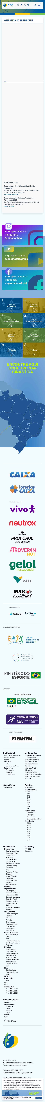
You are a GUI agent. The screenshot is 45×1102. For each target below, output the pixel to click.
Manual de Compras (13, 941)
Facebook (9, 1006)
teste (7, 980)
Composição (31, 757)
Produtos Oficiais (10, 1021)
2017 (28, 840)
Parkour (28, 778)
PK (28, 808)
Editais (8, 937)
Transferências (11, 861)
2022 (29, 831)
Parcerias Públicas (12, 872)
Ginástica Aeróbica (31, 762)
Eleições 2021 (10, 949)
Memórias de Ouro (12, 766)
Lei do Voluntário (11, 876)
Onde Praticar (10, 774)
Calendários (8, 787)
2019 (28, 835)
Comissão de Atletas (13, 897)
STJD (6, 985)
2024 (29, 827)
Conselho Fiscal (11, 899)
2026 (29, 823)
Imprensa (7, 1019)
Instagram (9, 1010)
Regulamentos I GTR (11, 194)
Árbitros (8, 905)
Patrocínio (28, 851)
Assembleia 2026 (12, 993)
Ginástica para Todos (32, 776)
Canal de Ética (11, 970)
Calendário (29, 787)
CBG (7, 764)
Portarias (9, 945)
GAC (28, 794)
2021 (28, 833)
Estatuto (8, 874)
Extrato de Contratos (13, 943)
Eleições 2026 (11, 957)
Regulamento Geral (12, 851)
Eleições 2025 (11, 951)
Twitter (8, 1008)
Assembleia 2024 (12, 989)
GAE (28, 796)
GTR (28, 806)
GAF (28, 798)
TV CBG (28, 849)
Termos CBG (10, 855)
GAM (28, 800)
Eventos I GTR (9, 206)
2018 (28, 838)
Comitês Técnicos (12, 901)
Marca (6, 1017)
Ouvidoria (7, 1002)
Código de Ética (11, 880)
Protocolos (9, 878)
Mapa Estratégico (12, 914)
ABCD (6, 982)
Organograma (10, 891)
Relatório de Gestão (13, 863)
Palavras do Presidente (12, 755)
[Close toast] (2, 1090)
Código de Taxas (12, 853)
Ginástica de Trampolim (33, 774)
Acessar (38, 1098)
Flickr (8, 1012)
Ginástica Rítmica (31, 772)
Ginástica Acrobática (32, 760)
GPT (28, 802)
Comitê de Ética (11, 903)
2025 (29, 825)
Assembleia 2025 (12, 991)
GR (28, 804)
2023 (29, 829)
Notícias (7, 1015)
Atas (7, 870)
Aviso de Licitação (12, 934)
